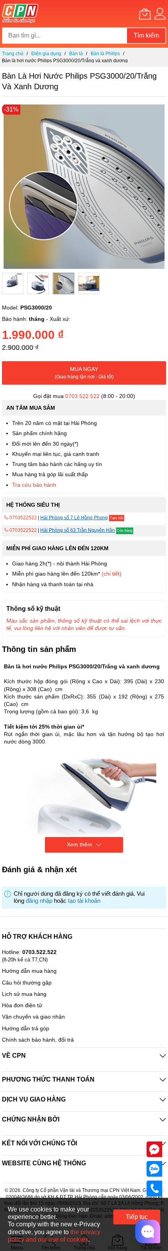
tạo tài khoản (84, 901)
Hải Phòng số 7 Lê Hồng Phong (74, 517)
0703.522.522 (82, 396)
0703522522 (22, 517)
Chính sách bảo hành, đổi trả (38, 1040)
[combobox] (64, 35)
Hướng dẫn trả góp (25, 1028)
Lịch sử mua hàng (24, 994)
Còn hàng (124, 531)
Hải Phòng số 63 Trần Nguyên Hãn (77, 530)
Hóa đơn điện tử (22, 1005)
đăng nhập (39, 901)
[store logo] (20, 13)
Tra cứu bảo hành (34, 485)
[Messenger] (154, 1149)
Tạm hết (116, 518)
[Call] (154, 1188)
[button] (12, 283)
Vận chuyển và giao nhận (33, 1016)
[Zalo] (154, 1168)
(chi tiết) (112, 574)
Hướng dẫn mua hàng (29, 971)
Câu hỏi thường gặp (27, 982)
